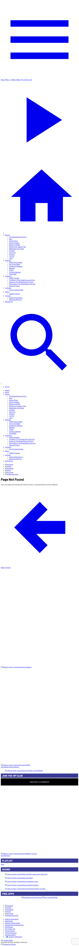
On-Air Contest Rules (16, 290)
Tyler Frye (12, 253)
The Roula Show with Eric (18, 237)
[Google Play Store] (11, 474)
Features (8, 260)
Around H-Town (14, 286)
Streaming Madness (16, 266)
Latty (11, 258)
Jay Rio (11, 256)
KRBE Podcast (14, 278)
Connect (8, 296)
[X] (8, 466)
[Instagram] (9, 468)
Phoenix (12, 255)
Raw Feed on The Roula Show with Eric (22, 284)
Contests (8, 288)
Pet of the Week (14, 264)
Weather (12, 268)
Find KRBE (12, 274)
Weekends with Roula (16, 249)
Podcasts (8, 276)
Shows (7, 235)
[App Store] (9, 472)
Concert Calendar (15, 272)
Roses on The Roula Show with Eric (21, 282)
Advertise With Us (15, 300)
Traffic (11, 270)
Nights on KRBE (14, 245)
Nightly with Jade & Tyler (17, 247)
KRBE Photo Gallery (16, 262)
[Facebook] (9, 464)
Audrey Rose (13, 241)
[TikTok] (8, 470)
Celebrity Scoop (14, 294)
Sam (10, 239)
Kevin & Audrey (14, 243)
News (7, 292)
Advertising (9, 302)
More (2, 864)
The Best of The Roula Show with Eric (22, 280)
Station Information (16, 298)
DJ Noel (12, 251)
